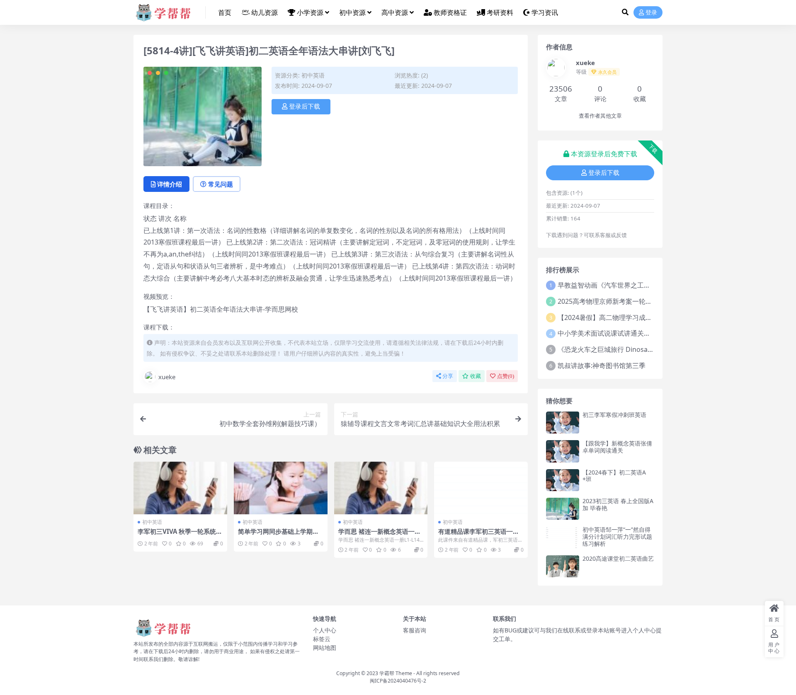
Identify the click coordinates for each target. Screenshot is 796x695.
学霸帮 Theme (395, 673)
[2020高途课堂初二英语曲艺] (562, 566)
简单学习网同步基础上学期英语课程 (278, 535)
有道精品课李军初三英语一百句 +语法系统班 (478, 535)
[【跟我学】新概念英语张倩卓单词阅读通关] (562, 451)
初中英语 (313, 75)
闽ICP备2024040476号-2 (398, 680)
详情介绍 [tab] (169, 184)
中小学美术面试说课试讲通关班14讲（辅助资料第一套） (641, 333)
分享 (447, 376)
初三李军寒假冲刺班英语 (614, 415)
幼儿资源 (264, 12)
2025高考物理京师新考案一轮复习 (608, 301)
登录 (651, 13)
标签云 (321, 639)
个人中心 (324, 630)
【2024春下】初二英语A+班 (614, 475)
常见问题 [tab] (220, 184)
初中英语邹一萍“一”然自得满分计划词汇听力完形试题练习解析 (617, 536)
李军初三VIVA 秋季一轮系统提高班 (180, 535)
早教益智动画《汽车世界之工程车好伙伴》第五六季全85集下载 (651, 285)
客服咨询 (414, 630)
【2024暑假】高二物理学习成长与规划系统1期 (627, 317)
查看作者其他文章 (600, 116)
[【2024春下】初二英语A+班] (562, 480)
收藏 (475, 376)
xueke (166, 377)
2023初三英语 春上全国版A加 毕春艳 (617, 504)
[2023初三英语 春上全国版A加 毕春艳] (562, 509)
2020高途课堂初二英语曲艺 (618, 558)
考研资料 (500, 12)
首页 (224, 12)
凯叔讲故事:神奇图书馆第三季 (602, 365)
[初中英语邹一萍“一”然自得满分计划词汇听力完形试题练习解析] (562, 537)
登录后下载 (304, 106)
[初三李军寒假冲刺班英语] (562, 422)
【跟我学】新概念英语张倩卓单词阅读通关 (617, 446)
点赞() (505, 376)
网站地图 (324, 647)
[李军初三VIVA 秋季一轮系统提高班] (180, 488)
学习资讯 (544, 12)
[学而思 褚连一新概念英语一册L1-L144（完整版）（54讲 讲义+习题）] (381, 488)
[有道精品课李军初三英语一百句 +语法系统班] (481, 488)
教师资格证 (450, 12)
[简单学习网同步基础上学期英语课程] (281, 488)
